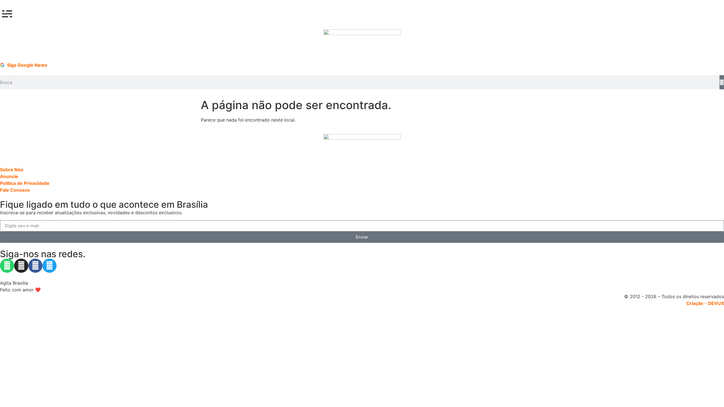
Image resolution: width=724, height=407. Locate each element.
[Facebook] (35, 266)
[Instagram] (21, 266)
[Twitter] (49, 266)
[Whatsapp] (7, 266)
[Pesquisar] (721, 82)
